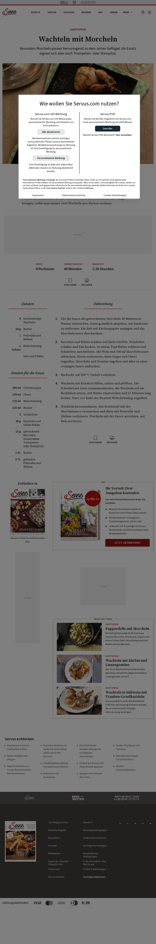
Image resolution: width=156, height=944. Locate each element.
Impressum (38, 195)
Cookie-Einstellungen (115, 195)
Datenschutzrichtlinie (73, 195)
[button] (107, 128)
